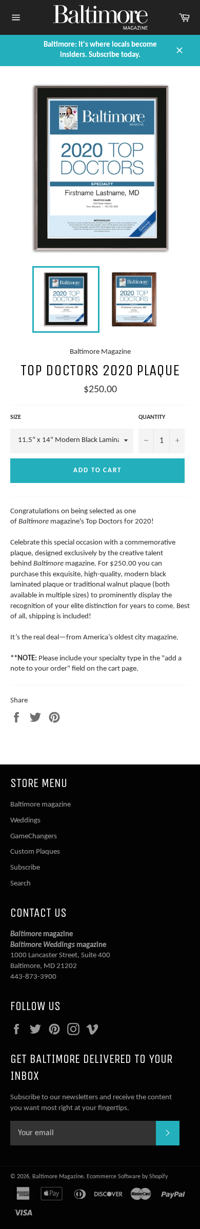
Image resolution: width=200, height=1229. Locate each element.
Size (15, 417)
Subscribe (25, 868)
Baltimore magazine (40, 805)
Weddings (25, 820)
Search (20, 884)
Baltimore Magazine (58, 1177)
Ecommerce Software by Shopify (127, 1177)
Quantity (151, 417)
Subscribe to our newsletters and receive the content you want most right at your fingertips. (91, 1103)
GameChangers (33, 836)
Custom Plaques (35, 852)
